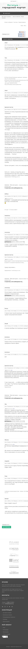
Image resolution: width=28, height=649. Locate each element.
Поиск (22, 25)
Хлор (6, 476)
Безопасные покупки (7, 614)
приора (6, 498)
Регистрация (5, 629)
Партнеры (5, 619)
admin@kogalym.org (9, 603)
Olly (6, 404)
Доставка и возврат (7, 612)
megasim (7, 461)
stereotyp (7, 232)
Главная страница (7, 16)
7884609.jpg (13, 176)
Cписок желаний (6, 634)
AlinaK (6, 323)
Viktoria (7, 440)
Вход (4, 627)
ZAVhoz (6, 194)
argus (6, 42)
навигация (7, 13)
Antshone (7, 337)
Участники (15, 22)
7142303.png (14, 270)
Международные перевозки (9, 617)
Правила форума (22, 22)
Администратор (9, 107)
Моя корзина (5, 632)
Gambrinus (7, 215)
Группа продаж (6, 621)
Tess (6, 57)
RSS (25, 25)
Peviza (6, 308)
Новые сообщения (9, 22)
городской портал (14, 6)
